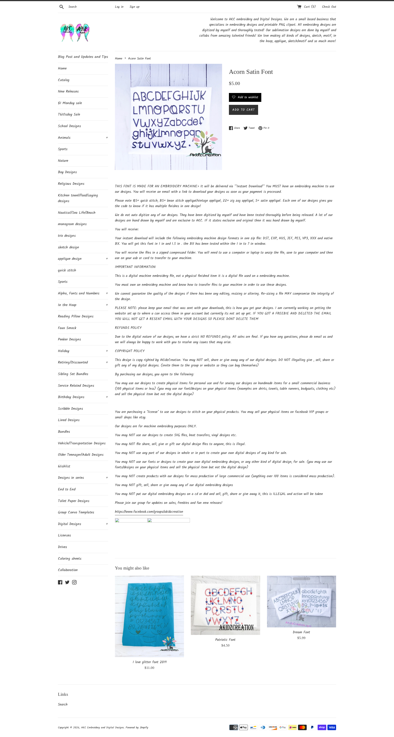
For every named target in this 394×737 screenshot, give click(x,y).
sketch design (68, 247)
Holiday (83, 351)
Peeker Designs (69, 339)
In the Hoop (83, 305)
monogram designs (72, 224)
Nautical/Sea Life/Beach (77, 213)
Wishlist (64, 466)
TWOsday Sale (69, 114)
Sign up (135, 7)
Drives (62, 547)
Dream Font (301, 632)
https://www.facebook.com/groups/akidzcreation (149, 512)
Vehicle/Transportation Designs (82, 443)
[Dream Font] (301, 601)
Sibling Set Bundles (73, 374)
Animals (83, 138)
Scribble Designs (70, 409)
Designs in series (83, 478)
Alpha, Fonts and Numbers (83, 293)
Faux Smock (67, 328)
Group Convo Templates (76, 512)
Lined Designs (69, 420)
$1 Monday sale (70, 103)
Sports (62, 149)
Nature (63, 161)
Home (62, 68)
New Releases (68, 91)
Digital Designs (83, 524)
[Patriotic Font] (225, 605)
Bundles (64, 432)
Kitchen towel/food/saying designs (78, 198)
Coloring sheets (69, 559)
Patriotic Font (225, 640)
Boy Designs (67, 172)
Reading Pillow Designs (75, 316)
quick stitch (67, 270)
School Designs (69, 126)
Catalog (64, 80)
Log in (119, 7)
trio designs (67, 236)
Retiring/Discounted (83, 362)
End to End (66, 489)
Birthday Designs (83, 397)
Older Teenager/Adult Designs (81, 455)
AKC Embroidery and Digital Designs (102, 727)
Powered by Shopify (137, 727)
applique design (83, 259)
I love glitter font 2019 (149, 662)
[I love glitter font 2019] (149, 616)
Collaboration (68, 570)
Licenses (64, 535)
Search (62, 704)
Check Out (329, 7)
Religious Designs (71, 184)
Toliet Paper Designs (73, 501)
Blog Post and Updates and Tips (83, 57)
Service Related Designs (76, 386)
